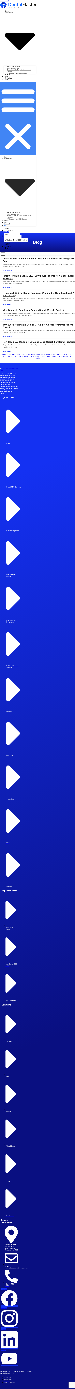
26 (65, 356)
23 (49, 356)
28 (38, 358)
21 (37, 356)
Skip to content (4, 1)
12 (59, 354)
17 (15, 356)
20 (32, 356)
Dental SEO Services (13, 66)
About (7, 76)
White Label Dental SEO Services (17, 73)
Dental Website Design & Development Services (12, 237)
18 (21, 356)
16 (10, 356)
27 (71, 356)
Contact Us (8, 78)
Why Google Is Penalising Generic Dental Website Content (33, 310)
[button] (18, 118)
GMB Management (13, 68)
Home (7, 11)
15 (4, 356)
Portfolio (7, 75)
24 (54, 356)
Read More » (7, 270)
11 (53, 354)
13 (64, 354)
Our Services (9, 230)
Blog (6, 79)
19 (26, 356)
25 (60, 356)
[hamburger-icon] (28, 229)
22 (43, 356)
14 (70, 354)
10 (48, 354)
